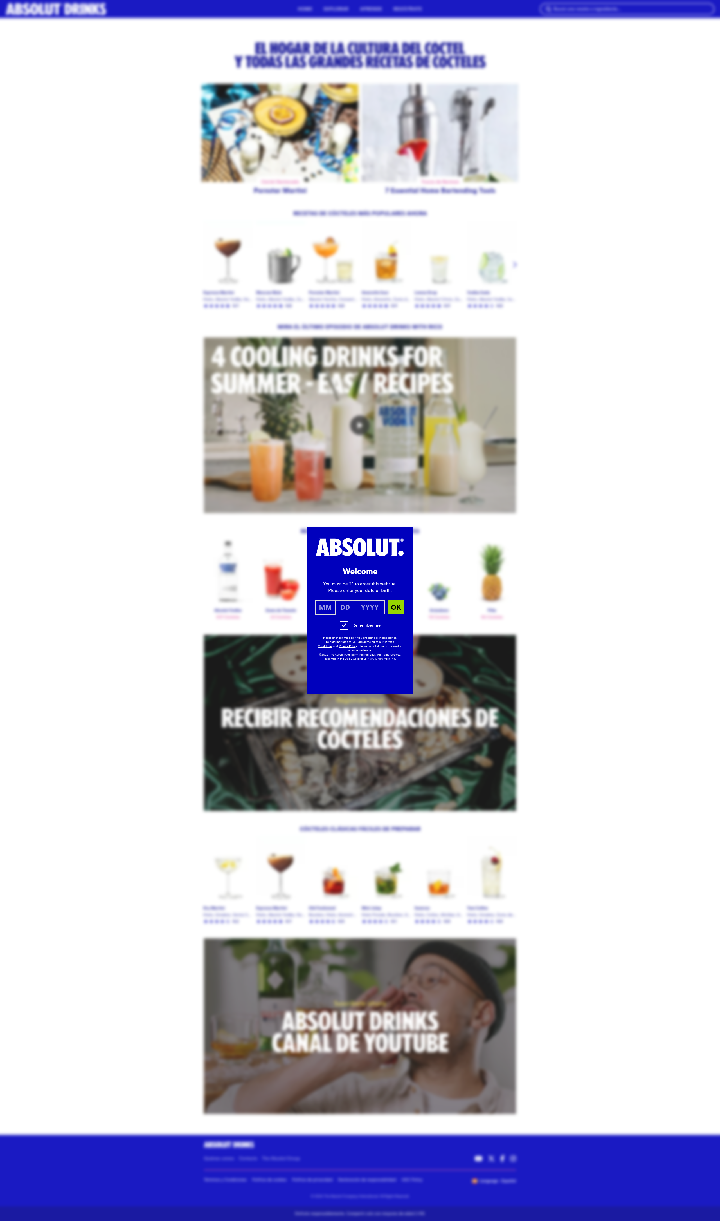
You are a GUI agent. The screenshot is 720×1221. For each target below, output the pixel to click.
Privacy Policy (348, 646)
